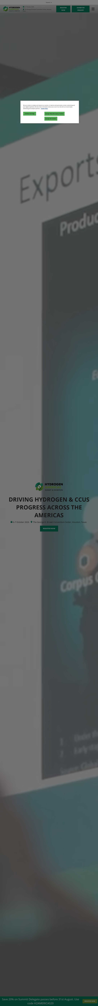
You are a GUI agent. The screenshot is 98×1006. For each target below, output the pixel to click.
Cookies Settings (29, 113)
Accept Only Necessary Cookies (54, 113)
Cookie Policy (44, 108)
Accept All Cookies (50, 118)
